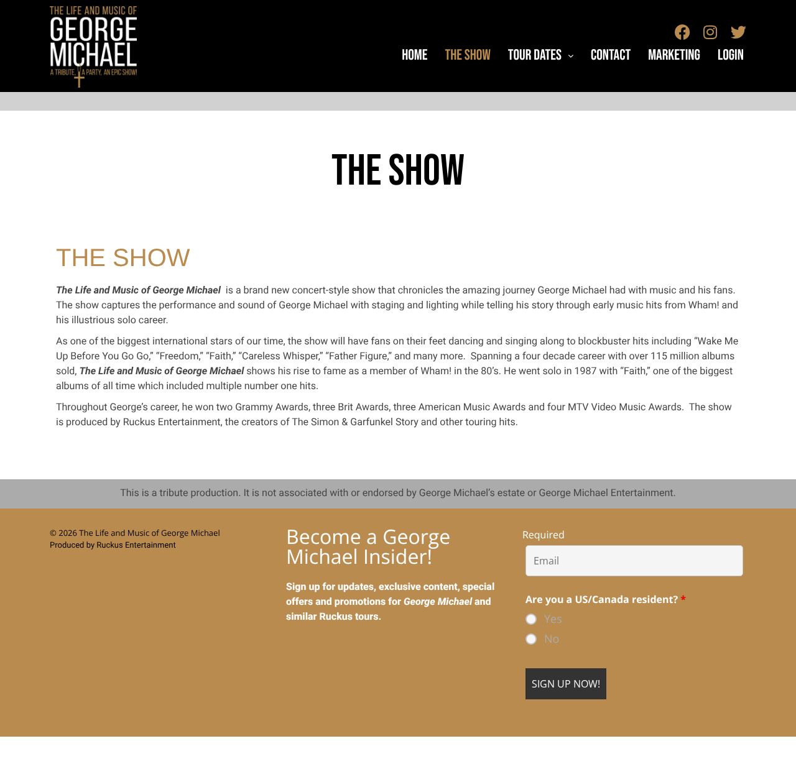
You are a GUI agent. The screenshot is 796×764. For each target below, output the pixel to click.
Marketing (674, 56)
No (551, 639)
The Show (467, 56)
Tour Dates (535, 56)
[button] (540, 56)
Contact (611, 56)
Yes (553, 619)
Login (731, 56)
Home (414, 56)
